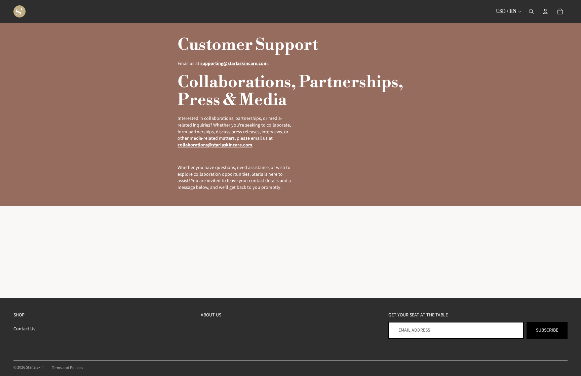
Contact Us (24, 329)
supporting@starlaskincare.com (234, 63)
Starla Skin (35, 367)
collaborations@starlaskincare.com (215, 145)
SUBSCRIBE (547, 330)
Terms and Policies (67, 368)
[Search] (531, 11)
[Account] (545, 11)
